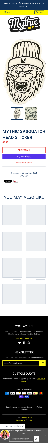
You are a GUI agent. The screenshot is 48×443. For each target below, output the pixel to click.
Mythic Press (27, 417)
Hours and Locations (24, 338)
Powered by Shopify (24, 420)
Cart (41, 12)
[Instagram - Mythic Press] (28, 342)
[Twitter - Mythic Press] (19, 342)
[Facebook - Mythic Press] (24, 342)
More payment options (24, 162)
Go (36, 439)
